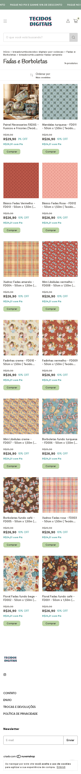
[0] (75, 21)
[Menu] (5, 21)
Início (6, 51)
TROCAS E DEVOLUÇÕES (19, 707)
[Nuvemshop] (19, 757)
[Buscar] (73, 37)
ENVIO (7, 700)
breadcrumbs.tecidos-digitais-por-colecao (38, 51)
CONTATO (9, 693)
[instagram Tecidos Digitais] (4, 674)
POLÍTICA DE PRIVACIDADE (20, 714)
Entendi (61, 767)
